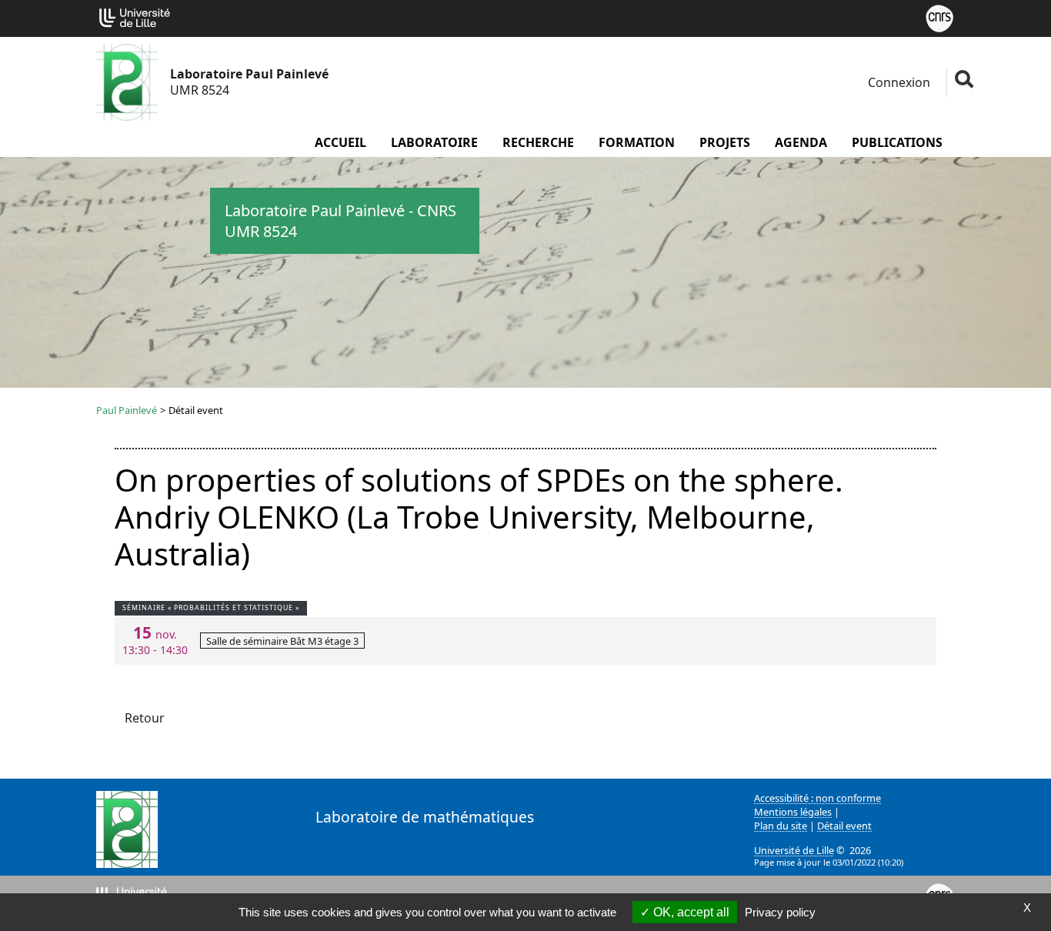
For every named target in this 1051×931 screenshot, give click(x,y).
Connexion (897, 82)
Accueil (340, 142)
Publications (897, 142)
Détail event (844, 826)
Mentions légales (793, 812)
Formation (637, 142)
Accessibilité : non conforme (817, 798)
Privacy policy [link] (780, 912)
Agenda (801, 142)
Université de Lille (794, 850)
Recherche (538, 142)
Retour (145, 717)
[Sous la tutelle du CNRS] (939, 16)
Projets (724, 142)
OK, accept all (689, 912)
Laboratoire (434, 142)
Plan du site (780, 826)
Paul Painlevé (126, 410)
